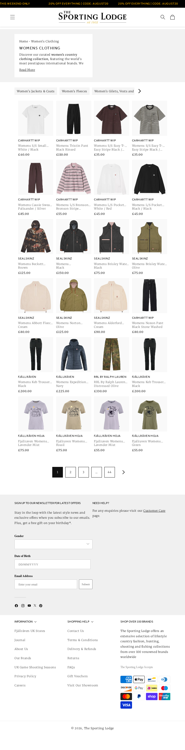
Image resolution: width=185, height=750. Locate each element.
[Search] (163, 17)
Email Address (23, 576)
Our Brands (22, 658)
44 (109, 472)
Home (23, 41)
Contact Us (75, 631)
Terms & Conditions (82, 640)
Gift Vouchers (77, 676)
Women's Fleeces (74, 91)
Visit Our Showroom (82, 685)
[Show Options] (88, 544)
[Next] (139, 91)
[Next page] (122, 472)
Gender (19, 536)
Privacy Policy (25, 676)
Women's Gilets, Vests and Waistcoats (123, 91)
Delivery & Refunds (81, 649)
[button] (12, 17)
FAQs (71, 667)
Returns (73, 658)
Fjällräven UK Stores (29, 631)
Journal (19, 640)
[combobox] (51, 544)
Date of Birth (22, 556)
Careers (20, 685)
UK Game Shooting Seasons (35, 667)
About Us (21, 649)
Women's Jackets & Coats (36, 91)
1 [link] (57, 472)
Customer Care (154, 510)
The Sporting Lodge (99, 728)
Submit (86, 584)
